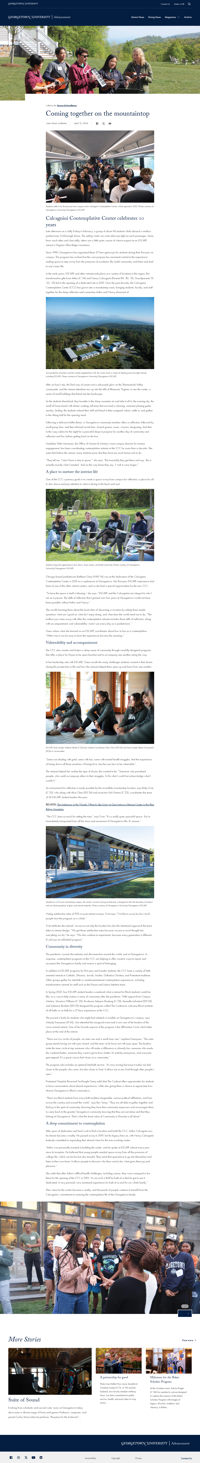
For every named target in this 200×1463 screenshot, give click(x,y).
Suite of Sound (24, 1400)
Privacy (138, 1458)
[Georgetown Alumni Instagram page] (19, 1457)
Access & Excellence (67, 105)
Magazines (170, 17)
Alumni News (137, 17)
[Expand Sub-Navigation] (178, 17)
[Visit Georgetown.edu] (23, 4)
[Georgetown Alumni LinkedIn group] (42, 1457)
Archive (188, 17)
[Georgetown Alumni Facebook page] (12, 1457)
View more (187, 1340)
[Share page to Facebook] (97, 123)
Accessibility (90, 1458)
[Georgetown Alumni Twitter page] (27, 1457)
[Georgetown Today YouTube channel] (34, 1457)
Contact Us (165, 4)
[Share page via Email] (110, 123)
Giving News (154, 17)
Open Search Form (189, 4)
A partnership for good (114, 1377)
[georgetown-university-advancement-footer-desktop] (39, 17)
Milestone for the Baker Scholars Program (164, 1380)
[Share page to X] (103, 123)
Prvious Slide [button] (188, 1313)
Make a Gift (179, 4)
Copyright (115, 1458)
